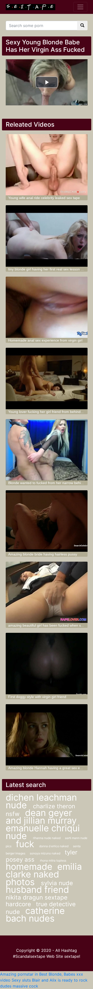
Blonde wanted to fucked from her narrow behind (46, 483)
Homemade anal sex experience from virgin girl (45, 340)
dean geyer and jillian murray (41, 816)
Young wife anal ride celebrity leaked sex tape (44, 198)
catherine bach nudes (35, 914)
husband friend (37, 889)
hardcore (18, 904)
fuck (25, 844)
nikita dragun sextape (36, 897)
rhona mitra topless (53, 860)
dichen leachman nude (41, 801)
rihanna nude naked (47, 838)
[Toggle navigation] (80, 7)
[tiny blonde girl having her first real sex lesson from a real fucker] (47, 236)
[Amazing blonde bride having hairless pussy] (47, 521)
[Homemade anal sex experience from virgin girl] (47, 307)
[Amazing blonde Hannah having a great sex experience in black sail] (47, 735)
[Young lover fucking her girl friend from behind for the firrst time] (47, 378)
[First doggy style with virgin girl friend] (47, 663)
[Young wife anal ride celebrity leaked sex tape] (47, 165)
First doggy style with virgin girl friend (37, 697)
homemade (29, 866)
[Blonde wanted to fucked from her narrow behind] (47, 450)
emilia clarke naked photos (44, 874)
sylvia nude (57, 883)
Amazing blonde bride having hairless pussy (42, 554)
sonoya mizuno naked (45, 853)
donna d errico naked (54, 846)
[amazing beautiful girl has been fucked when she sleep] (47, 592)
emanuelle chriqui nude (43, 832)
